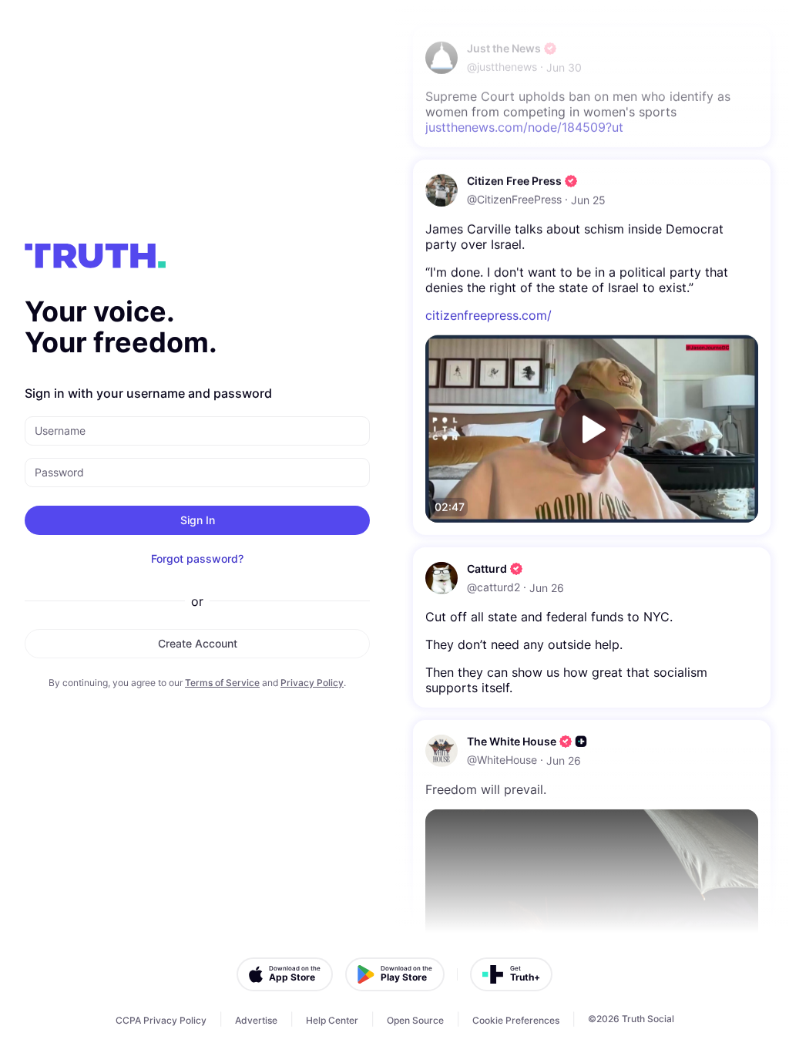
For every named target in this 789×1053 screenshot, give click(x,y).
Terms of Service (222, 682)
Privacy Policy (312, 682)
